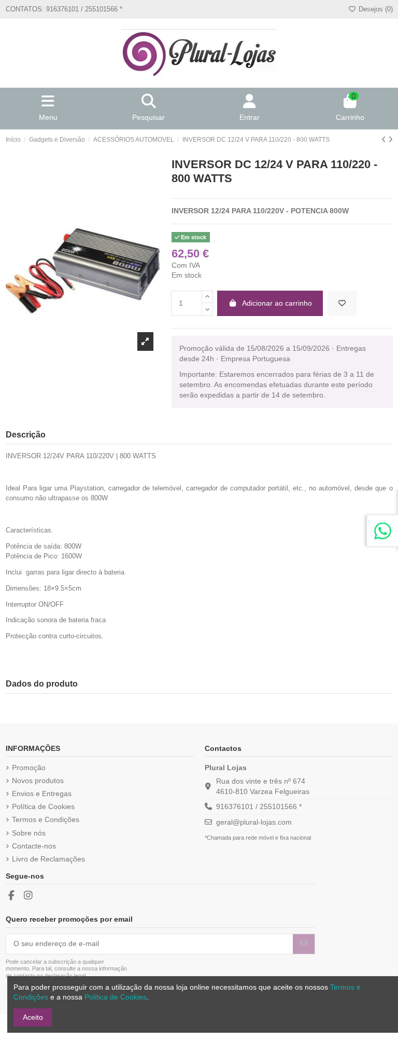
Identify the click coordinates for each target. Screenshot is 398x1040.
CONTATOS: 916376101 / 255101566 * (64, 9)
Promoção (29, 767)
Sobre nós (29, 833)
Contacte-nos (34, 846)
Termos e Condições (45, 819)
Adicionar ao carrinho (277, 303)
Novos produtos (38, 780)
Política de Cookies (43, 806)
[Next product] (390, 139)
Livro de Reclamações (48, 859)
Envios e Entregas (42, 793)
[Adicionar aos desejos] (342, 303)
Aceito (33, 1017)
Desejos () (374, 9)
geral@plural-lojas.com (254, 822)
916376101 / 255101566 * (259, 806)
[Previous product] (384, 139)
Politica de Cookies (115, 997)
